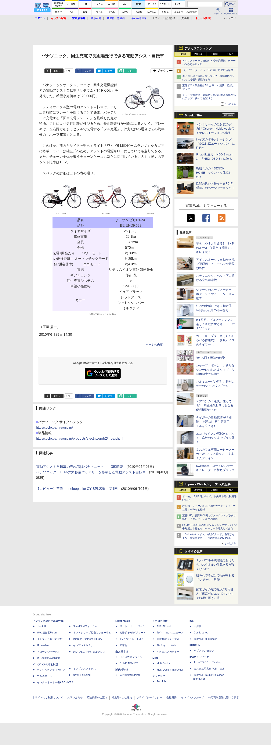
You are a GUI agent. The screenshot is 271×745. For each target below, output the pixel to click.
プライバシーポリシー (149, 697)
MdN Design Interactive (170, 669)
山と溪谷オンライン (131, 657)
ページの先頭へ (155, 344)
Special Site (193, 115)
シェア (87, 71)
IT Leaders (43, 645)
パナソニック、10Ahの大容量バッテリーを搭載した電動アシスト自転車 (91, 472)
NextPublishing (82, 675)
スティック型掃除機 (163, 18)
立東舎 (123, 645)
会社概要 (171, 697)
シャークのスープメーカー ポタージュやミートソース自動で (215, 294)
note (130, 71)
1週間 (214, 54)
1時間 (182, 54)
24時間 (198, 54)
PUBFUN (194, 645)
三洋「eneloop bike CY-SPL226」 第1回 (87, 489)
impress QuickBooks (205, 638)
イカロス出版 (160, 620)
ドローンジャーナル (48, 651)
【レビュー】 (46, 489)
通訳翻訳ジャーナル (168, 638)
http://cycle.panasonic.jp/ (54, 427)
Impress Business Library (87, 638)
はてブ (108, 71)
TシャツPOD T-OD (131, 638)
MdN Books (163, 663)
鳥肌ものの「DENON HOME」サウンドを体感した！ (214, 173)
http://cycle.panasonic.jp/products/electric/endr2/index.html (79, 438)
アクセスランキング (198, 48)
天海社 (197, 626)
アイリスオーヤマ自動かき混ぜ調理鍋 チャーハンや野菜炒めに (215, 264)
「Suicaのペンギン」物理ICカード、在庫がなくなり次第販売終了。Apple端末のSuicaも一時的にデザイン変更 (209, 538)
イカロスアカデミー (168, 651)
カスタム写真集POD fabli (209, 668)
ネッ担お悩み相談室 (48, 658)
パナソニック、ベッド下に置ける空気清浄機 (207, 70)
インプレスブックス (84, 668)
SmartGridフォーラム (85, 626)
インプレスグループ (192, 697)
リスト (69, 71)
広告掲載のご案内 (97, 697)
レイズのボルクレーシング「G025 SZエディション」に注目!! (215, 144)
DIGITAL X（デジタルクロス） (90, 651)
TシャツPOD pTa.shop (207, 662)
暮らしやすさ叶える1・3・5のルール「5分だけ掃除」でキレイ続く (215, 248)
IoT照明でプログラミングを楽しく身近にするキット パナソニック (215, 324)
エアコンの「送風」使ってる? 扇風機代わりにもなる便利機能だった (214, 405)
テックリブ (158, 676)
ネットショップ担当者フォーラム (92, 632)
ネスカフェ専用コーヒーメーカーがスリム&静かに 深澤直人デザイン (215, 454)
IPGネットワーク (199, 657)
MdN (155, 658)
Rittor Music (122, 620)
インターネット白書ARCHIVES (55, 682)
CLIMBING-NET (129, 663)
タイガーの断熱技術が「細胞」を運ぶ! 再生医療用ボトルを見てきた (214, 422)
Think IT (41, 626)
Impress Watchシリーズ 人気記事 (208, 484)
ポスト (56, 71)
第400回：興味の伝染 (210, 357)
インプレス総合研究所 (49, 638)
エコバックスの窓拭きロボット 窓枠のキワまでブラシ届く (215, 438)
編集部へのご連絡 (122, 697)
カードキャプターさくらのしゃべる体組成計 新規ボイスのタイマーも (215, 340)
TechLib (161, 681)
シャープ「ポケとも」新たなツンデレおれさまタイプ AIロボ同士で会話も (215, 370)
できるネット (44, 676)
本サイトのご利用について (47, 697)
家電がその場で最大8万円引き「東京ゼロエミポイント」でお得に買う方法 (215, 594)
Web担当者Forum (47, 632)
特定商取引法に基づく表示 (223, 697)
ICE (191, 620)
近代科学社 (121, 669)
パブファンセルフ (204, 650)
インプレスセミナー (84, 645)
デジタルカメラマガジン (51, 669)
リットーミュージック (132, 626)
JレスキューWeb (166, 645)
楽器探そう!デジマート (133, 632)
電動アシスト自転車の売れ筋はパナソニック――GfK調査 (79, 466)
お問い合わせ (75, 697)
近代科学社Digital (130, 675)
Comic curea (201, 632)
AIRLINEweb (164, 626)
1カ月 (230, 54)
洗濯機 (185, 18)
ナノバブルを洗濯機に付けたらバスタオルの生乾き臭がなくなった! (215, 564)
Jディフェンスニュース (170, 632)
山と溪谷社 (121, 651)
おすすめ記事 (194, 551)
